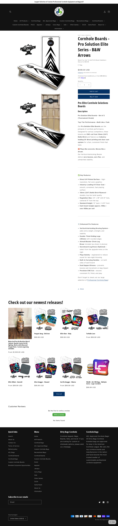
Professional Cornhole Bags (97, 280)
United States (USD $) (17, 518)
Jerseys (36, 468)
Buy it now (94, 97)
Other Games (38, 478)
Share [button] (82, 289)
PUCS (36, 462)
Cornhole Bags (13, 459)
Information (38, 491)
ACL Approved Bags (40, 446)
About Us (11, 439)
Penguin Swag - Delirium (42, 334)
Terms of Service (13, 446)
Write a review (59, 415)
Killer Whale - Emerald (15, 382)
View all (59, 394)
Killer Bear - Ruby (65, 334)
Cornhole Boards (13, 455)
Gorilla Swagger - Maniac (68, 382)
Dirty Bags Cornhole (105, 519)
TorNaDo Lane (90, 334)
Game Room (38, 485)
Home (36, 436)
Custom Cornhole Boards (16, 462)
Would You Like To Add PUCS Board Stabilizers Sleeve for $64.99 (92, 61)
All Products (38, 439)
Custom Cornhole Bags (41, 449)
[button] (10, 12)
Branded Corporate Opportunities (19, 465)
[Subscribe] (39, 502)
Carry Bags (38, 472)
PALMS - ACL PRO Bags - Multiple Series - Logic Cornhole (96, 383)
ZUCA (36, 481)
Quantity (80, 81)
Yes (81, 65)
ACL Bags (11, 452)
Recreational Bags (40, 452)
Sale (35, 475)
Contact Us (12, 442)
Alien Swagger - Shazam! (42, 382)
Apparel (36, 465)
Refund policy (12, 449)
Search (10, 436)
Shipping (80, 72)
